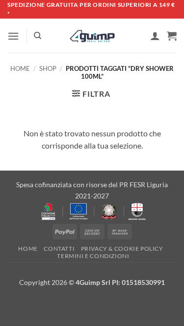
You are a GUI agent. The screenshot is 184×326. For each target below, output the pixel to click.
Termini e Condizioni (93, 256)
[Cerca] (37, 35)
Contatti (59, 248)
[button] (13, 36)
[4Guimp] (92, 36)
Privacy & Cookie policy (122, 248)
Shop (47, 68)
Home (20, 68)
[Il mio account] (155, 35)
